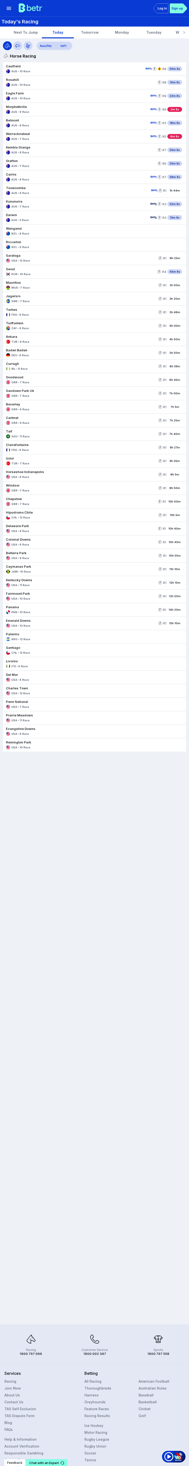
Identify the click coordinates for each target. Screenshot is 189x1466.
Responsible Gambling (23, 1453)
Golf (142, 1416)
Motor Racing (95, 1432)
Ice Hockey (93, 1425)
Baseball (146, 1395)
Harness (91, 1395)
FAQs (8, 1429)
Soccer (90, 1453)
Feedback (14, 1463)
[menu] (9, 8)
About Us (12, 1395)
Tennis (90, 1460)
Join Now (12, 1388)
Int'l (63, 46)
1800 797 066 (31, 1354)
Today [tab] (57, 32)
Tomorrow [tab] (90, 32)
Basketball (148, 1402)
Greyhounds (95, 1402)
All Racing (92, 1381)
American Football (154, 1381)
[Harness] (28, 45)
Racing (10, 1381)
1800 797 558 (158, 1354)
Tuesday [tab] (153, 32)
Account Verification (21, 1446)
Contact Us (13, 1402)
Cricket (145, 1409)
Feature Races (96, 1409)
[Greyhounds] (17, 45)
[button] (73, 68)
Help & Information (20, 1439)
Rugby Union (95, 1446)
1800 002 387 (94, 1354)
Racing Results (97, 1416)
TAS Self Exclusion (20, 1409)
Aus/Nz (46, 46)
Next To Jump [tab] (26, 32)
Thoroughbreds (97, 1388)
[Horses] (7, 45)
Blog (8, 1423)
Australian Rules (153, 1388)
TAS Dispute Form (19, 1416)
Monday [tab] (122, 32)
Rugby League (96, 1439)
